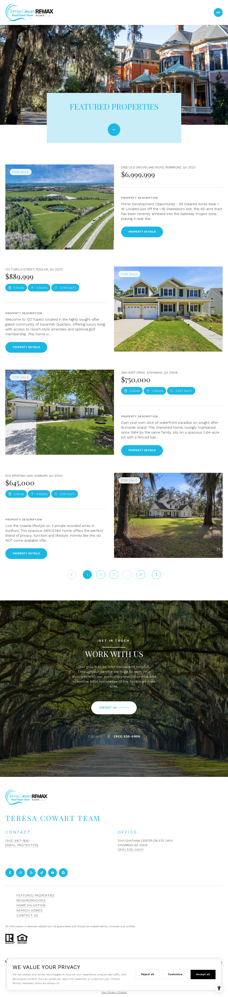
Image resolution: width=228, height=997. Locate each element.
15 (140, 574)
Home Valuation (30, 905)
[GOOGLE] (63, 872)
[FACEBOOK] (9, 872)
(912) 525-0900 (127, 736)
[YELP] (31, 872)
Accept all (203, 974)
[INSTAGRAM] (20, 872)
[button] (114, 707)
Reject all (147, 974)
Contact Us (27, 915)
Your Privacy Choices (114, 992)
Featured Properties (35, 895)
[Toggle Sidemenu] (218, 12)
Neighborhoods (31, 900)
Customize (175, 974)
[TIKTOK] (41, 872)
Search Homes (29, 910)
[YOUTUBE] (52, 872)
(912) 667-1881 (17, 840)
